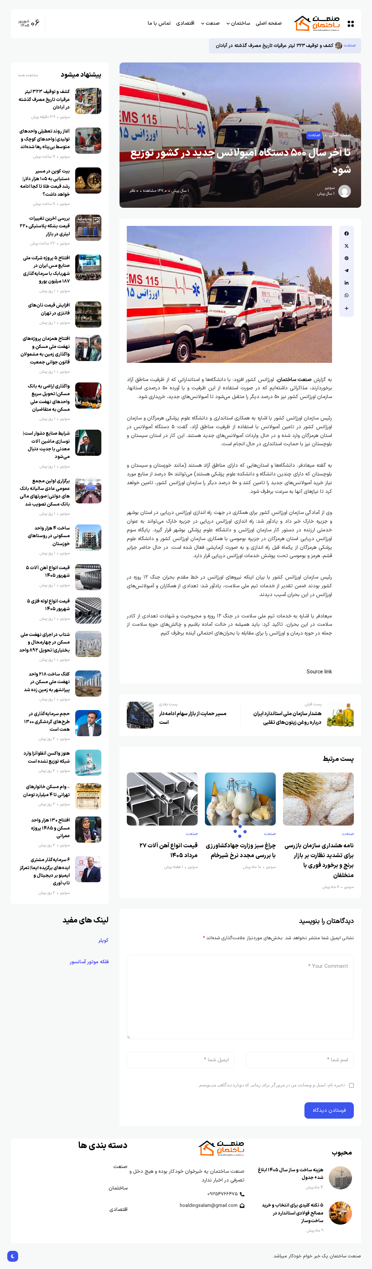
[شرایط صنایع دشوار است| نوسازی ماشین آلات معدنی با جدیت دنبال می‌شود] (88, 443)
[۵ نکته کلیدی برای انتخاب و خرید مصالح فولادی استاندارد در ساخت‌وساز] (340, 1213)
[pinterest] (346, 258)
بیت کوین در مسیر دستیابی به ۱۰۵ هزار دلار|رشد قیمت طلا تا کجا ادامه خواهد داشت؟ (45, 183)
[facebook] (346, 233)
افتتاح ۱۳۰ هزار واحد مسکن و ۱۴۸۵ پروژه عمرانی (50, 828)
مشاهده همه (28, 75)
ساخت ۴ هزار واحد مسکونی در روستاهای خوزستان (49, 536)
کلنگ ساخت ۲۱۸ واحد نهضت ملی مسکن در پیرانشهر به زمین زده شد (47, 682)
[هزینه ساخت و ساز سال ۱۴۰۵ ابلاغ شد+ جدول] (340, 1177)
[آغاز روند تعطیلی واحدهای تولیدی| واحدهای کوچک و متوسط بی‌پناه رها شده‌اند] (88, 140)
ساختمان (118, 1188)
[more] (346, 308)
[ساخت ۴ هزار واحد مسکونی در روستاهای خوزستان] (88, 537)
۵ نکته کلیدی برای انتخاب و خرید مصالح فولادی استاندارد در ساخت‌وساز (292, 1213)
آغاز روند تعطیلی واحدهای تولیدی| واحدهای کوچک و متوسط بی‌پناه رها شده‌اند (44, 139)
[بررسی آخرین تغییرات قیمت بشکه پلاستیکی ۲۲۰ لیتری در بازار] (88, 228)
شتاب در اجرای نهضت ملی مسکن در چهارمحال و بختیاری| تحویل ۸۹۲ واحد (44, 642)
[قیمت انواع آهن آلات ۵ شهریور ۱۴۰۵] (88, 577)
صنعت (350, 45)
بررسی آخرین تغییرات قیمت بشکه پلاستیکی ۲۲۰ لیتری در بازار (45, 226)
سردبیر (330, 188)
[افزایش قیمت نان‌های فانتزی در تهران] (88, 314)
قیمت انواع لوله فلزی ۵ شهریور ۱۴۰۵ (48, 605)
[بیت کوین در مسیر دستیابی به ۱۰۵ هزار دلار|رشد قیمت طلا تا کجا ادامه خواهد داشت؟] (88, 180)
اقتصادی (118, 1209)
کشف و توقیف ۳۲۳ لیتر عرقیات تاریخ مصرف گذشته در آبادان (273, 45)
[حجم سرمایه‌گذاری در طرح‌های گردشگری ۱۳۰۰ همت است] (88, 723)
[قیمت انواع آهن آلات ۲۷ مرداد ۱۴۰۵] (162, 799)
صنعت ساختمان (294, 380)
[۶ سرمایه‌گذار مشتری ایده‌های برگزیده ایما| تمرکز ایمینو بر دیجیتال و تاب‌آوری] (88, 869)
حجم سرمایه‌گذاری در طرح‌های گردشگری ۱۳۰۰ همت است (47, 721)
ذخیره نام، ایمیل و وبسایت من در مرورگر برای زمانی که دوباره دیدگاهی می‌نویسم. (271, 1085)
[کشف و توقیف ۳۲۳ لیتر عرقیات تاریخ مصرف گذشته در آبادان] (338, 45)
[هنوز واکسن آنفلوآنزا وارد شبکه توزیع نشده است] (88, 763)
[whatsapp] (346, 295)
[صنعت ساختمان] (316, 23)
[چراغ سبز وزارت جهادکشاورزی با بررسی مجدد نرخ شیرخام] (240, 799)
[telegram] (346, 270)
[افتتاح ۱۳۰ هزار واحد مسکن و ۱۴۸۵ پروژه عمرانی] (88, 829)
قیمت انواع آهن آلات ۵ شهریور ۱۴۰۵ (48, 571)
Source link (319, 672)
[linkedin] (346, 283)
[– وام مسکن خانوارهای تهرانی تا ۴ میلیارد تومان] (88, 796)
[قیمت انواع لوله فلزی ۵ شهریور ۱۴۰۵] (88, 610)
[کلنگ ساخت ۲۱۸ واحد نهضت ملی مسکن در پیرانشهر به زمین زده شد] (88, 683)
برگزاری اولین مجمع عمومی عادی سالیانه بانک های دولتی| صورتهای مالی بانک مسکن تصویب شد (45, 493)
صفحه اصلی (340, 135)
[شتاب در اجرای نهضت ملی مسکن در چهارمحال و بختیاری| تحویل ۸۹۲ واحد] (88, 644)
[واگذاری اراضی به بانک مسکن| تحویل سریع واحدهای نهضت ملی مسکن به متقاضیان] (88, 395)
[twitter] (346, 246)
